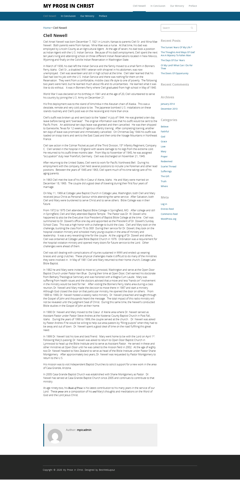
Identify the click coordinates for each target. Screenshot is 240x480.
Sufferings (166, 171)
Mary (163, 151)
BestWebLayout (107, 469)
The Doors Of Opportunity (174, 73)
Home (47, 28)
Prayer (164, 156)
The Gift (165, 176)
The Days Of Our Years (173, 60)
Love (163, 146)
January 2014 (168, 103)
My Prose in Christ (68, 5)
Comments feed (169, 213)
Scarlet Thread (168, 166)
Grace (164, 141)
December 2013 (169, 108)
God (163, 136)
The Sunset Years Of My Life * (176, 47)
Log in (164, 204)
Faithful (165, 131)
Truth (164, 181)
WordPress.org (168, 218)
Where (164, 186)
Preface (193, 5)
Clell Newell (139, 5)
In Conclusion (158, 5)
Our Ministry (177, 5)
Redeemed (166, 161)
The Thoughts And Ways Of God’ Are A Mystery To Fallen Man (178, 54)
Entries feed (167, 208)
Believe (164, 126)
